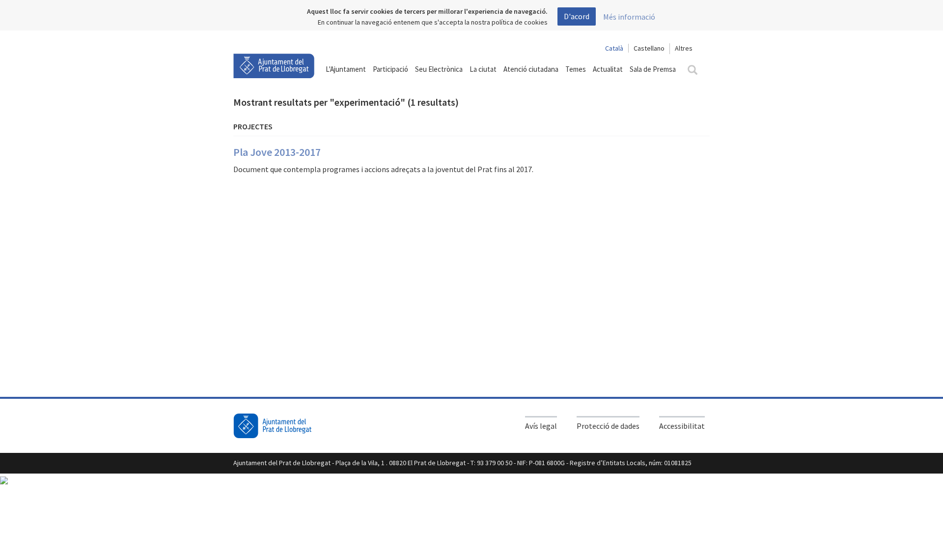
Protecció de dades (608, 426)
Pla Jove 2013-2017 (277, 152)
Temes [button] (575, 69)
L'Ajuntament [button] (346, 69)
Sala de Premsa (653, 69)
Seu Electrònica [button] (439, 69)
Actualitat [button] (608, 69)
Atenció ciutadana (530, 69)
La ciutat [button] (483, 69)
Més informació (629, 17)
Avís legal (541, 426)
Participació (390, 69)
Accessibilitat (682, 426)
